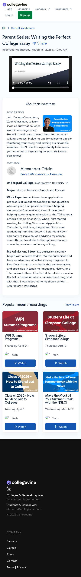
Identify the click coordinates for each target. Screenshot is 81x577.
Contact (12, 560)
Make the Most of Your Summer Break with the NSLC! (59, 399)
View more (72, 304)
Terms (11, 567)
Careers (12, 547)
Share (42, 43)
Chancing (24, 9)
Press (10, 554)
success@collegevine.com (23, 499)
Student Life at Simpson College (57, 337)
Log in (9, 15)
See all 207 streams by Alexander (42, 174)
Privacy (21, 567)
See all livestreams (22, 28)
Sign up (25, 15)
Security (12, 541)
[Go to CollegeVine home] (15, 4)
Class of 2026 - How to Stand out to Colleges (19, 399)
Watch (21, 363)
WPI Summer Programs (14, 337)
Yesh (15, 354)
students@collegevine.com (24, 509)
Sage (9, 9)
